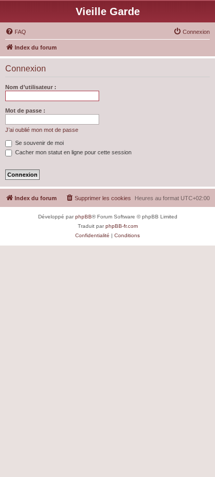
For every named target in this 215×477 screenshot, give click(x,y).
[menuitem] (15, 32)
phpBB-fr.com (121, 226)
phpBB (83, 216)
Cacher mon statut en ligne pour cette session (73, 152)
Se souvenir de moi (39, 143)
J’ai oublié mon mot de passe (41, 130)
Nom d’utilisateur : (30, 87)
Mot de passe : (25, 110)
